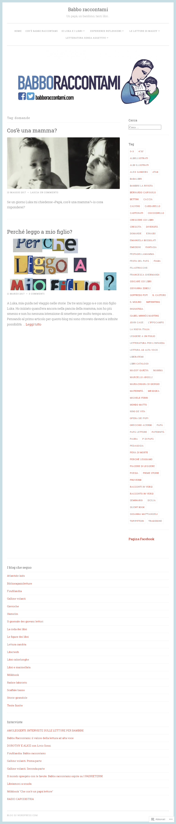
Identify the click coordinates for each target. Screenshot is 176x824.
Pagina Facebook (141, 539)
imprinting (153, 302)
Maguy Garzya (139, 370)
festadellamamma (142, 254)
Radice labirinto (17, 682)
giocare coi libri (140, 281)
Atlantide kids (16, 575)
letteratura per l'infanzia (147, 343)
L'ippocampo (156, 322)
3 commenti (37, 293)
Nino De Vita (137, 411)
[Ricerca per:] (145, 127)
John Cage (137, 322)
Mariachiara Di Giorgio (145, 384)
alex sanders (139, 172)
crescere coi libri (141, 219)
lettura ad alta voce (144, 349)
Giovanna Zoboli (140, 288)
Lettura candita (16, 644)
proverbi (135, 479)
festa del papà (139, 260)
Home (18, 31)
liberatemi (137, 356)
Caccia (148, 199)
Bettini (134, 199)
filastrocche (139, 267)
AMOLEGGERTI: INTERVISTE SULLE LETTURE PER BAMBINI (45, 730)
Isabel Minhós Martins (144, 315)
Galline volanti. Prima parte (24, 761)
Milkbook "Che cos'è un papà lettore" (30, 791)
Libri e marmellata (18, 667)
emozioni (135, 247)
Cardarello (152, 206)
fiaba (157, 260)
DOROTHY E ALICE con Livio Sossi (29, 745)
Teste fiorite (15, 705)
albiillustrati (139, 158)
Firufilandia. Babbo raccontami (26, 753)
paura (134, 438)
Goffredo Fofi (139, 295)
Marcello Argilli (141, 377)
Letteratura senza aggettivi (86, 37)
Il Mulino (136, 302)
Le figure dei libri (18, 636)
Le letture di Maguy (143, 31)
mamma (158, 370)
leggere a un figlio (142, 336)
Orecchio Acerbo (141, 425)
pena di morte (139, 452)
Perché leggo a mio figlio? (39, 231)
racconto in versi (141, 493)
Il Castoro (159, 295)
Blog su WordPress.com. (22, 815)
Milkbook (13, 674)
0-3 (132, 151)
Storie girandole (17, 697)
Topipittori (137, 521)
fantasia (151, 247)
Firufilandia (14, 591)
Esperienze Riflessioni (105, 31)
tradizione (155, 521)
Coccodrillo (156, 213)
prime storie (151, 473)
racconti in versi (141, 486)
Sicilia (151, 500)
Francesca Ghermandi (144, 274)
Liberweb (13, 652)
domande (136, 233)
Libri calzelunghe (18, 659)
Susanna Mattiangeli (144, 514)
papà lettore (138, 432)
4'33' (141, 151)
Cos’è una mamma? (32, 130)
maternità (136, 391)
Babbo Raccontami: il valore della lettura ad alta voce (40, 738)
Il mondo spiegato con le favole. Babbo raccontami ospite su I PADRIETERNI (55, 776)
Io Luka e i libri (72, 31)
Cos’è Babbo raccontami (41, 31)
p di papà (148, 438)
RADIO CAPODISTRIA (20, 799)
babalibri (136, 178)
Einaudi (151, 233)
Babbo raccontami (88, 9)
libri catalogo (139, 363)
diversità (152, 226)
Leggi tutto (33, 324)
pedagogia (137, 445)
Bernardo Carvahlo (143, 192)
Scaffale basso (16, 690)
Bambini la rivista (141, 185)
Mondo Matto (138, 404)
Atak (155, 172)
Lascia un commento (44, 192)
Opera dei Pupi (139, 418)
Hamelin (12, 614)
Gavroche (13, 606)
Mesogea (154, 391)
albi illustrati (139, 165)
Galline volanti (16, 598)
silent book (137, 507)
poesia (134, 473)
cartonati (136, 213)
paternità (158, 432)
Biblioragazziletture (19, 583)
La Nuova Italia (140, 329)
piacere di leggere (142, 466)
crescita (135, 226)
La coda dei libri (17, 629)
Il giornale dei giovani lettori (25, 621)
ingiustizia (136, 308)
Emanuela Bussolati (143, 240)
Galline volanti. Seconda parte (26, 768)
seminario (136, 500)
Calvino (135, 206)
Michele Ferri (139, 397)
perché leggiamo (141, 459)
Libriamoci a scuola (19, 783)
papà (160, 425)
